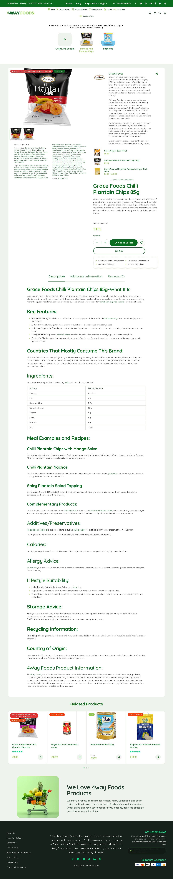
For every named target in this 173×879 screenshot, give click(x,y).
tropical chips (62, 173)
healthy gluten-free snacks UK (64, 159)
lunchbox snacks (65, 161)
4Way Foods (35, 674)
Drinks (109, 9)
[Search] (150, 12)
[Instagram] (140, 3)
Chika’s (73, 149)
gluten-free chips (79, 153)
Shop (53, 9)
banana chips (36, 170)
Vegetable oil (33, 530)
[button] (119, 757)
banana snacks (28, 172)
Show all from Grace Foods (123, 180)
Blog (78, 3)
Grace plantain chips (72, 157)
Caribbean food (125, 79)
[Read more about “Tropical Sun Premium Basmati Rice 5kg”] (158, 757)
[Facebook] (136, 3)
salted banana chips (60, 169)
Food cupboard (70, 25)
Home (69, 3)
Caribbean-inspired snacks (111, 302)
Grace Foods (63, 178)
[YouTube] (150, 3)
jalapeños (113, 473)
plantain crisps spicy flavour (66, 166)
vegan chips (64, 175)
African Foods (19, 150)
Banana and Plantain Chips (109, 25)
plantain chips (68, 165)
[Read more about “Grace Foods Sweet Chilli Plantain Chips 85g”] (40, 757)
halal (75, 587)
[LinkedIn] (160, 3)
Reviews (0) (116, 276)
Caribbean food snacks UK (62, 145)
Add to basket (125, 241)
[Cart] (164, 13)
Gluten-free (32, 568)
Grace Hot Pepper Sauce (100, 510)
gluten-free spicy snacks (61, 155)
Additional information (86, 276)
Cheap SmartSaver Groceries (32, 156)
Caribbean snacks (72, 147)
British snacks (40, 172)
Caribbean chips (41, 178)
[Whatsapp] (145, 3)
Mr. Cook (75, 161)
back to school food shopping (36, 168)
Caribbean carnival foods (35, 176)
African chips (24, 165)
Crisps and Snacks (87, 25)
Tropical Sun (73, 173)
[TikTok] (155, 3)
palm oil (44, 530)
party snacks (57, 165)
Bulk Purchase (88, 16)
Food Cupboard (81, 9)
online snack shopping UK (75, 163)
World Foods (97, 9)
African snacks (36, 165)
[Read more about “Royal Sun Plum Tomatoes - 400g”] (79, 757)
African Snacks (31, 150)
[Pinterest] (165, 3)
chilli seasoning (110, 318)
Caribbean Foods (30, 154)
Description (56, 276)
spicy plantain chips (63, 171)
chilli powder (79, 530)
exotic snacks (67, 153)
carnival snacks (63, 149)
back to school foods (22, 170)
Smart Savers (65, 9)
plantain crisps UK (75, 167)
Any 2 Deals (121, 9)
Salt (67, 382)
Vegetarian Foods (40, 160)
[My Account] (155, 12)
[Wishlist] (159, 13)
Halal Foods (28, 160)
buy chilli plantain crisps (23, 174)
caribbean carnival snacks (24, 178)
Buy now (119, 251)
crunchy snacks (73, 151)
